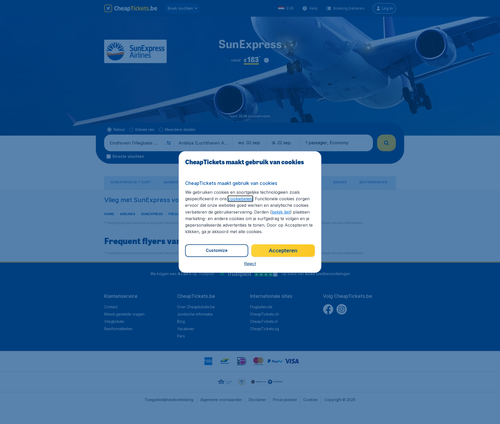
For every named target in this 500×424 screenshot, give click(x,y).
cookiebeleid (240, 198)
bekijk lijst (281, 212)
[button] (250, 263)
